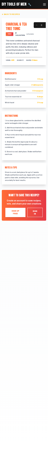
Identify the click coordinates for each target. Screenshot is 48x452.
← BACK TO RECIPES (11, 14)
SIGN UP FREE (15, 212)
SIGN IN (35, 212)
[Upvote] (37, 25)
